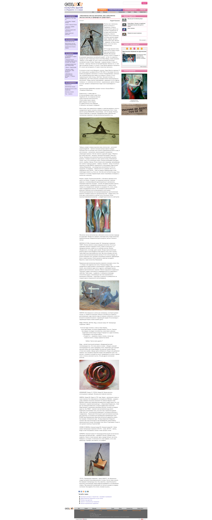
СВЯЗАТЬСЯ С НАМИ (136, 510)
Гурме (129, 12)
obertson (85, 519)
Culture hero (143, 12)
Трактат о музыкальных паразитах (90, 501)
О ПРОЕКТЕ (102, 10)
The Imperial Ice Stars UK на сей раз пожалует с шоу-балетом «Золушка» (141, 56)
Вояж (135, 12)
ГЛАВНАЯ (82, 510)
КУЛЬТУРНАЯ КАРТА (115, 10)
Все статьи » (144, 66)
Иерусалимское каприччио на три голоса (92, 498)
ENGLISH (142, 10)
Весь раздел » (143, 40)
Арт (93, 12)
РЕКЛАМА (125, 510)
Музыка (105, 12)
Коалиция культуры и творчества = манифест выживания (96, 496)
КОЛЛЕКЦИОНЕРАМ (130, 10)
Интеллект (113, 12)
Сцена (98, 12)
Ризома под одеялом (86, 500)
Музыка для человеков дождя (135, 18)
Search (144, 3)
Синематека (122, 12)
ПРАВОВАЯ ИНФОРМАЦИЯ (112, 510)
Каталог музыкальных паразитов (89, 503)
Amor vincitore (131, 28)
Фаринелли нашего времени (135, 33)
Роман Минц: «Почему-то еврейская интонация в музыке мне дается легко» (136, 25)
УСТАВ (100, 510)
